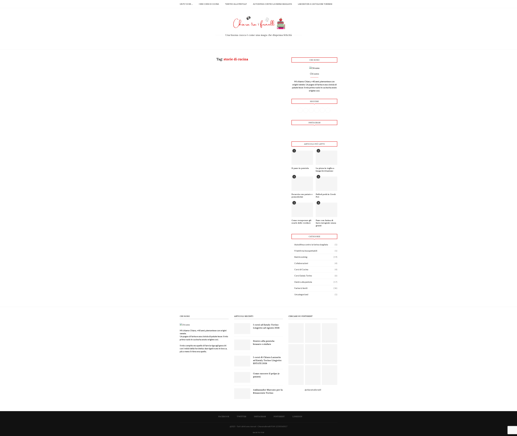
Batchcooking (315, 257)
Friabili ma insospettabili (315, 250)
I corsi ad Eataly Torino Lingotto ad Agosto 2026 (266, 326)
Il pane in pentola (300, 168)
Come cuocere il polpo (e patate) (266, 375)
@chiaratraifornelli (313, 389)
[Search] (336, 4)
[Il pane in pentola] (302, 158)
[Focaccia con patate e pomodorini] (302, 184)
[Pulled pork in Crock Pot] (326, 184)
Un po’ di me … (186, 4)
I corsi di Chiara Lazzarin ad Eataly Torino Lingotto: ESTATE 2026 (267, 360)
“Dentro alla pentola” (236, 4)
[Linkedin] (266, 41)
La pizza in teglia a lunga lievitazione (325, 169)
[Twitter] (255, 41)
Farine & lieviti (315, 288)
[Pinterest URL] (296, 333)
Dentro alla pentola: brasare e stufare (264, 342)
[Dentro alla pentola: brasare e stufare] (242, 344)
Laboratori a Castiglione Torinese (315, 4)
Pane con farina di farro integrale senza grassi (326, 223)
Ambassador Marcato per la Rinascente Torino (268, 391)
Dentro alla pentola (315, 282)
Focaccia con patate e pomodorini (301, 195)
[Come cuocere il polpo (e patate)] (242, 377)
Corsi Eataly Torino (315, 275)
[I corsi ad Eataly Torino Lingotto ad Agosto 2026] (242, 328)
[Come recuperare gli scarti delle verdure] (302, 210)
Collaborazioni (315, 263)
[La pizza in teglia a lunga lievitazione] (326, 158)
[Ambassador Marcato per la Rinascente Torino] (242, 393)
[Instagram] (258, 41)
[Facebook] (251, 41)
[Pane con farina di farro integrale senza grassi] (326, 210)
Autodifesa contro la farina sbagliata (272, 4)
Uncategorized (315, 294)
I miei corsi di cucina (209, 4)
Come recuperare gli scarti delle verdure (301, 221)
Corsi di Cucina (315, 269)
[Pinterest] (262, 41)
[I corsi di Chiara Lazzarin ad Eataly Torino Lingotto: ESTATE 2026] (242, 361)
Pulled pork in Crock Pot (326, 195)
